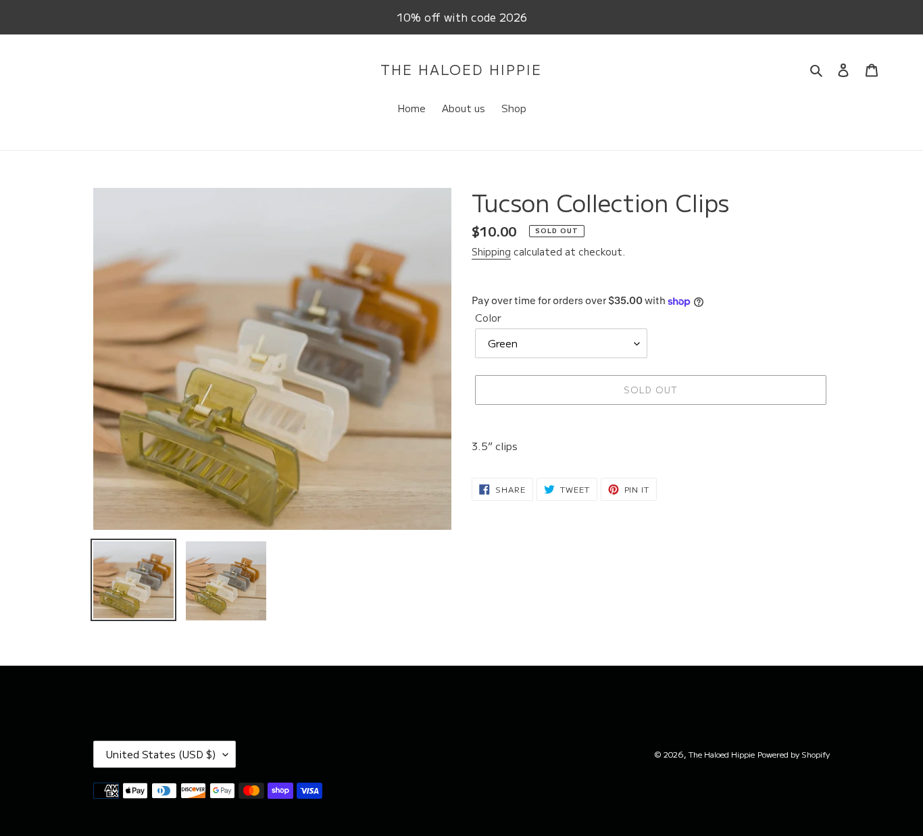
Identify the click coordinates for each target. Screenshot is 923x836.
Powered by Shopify (793, 754)
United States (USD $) (161, 754)
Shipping (491, 251)
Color (488, 317)
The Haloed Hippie (461, 70)
